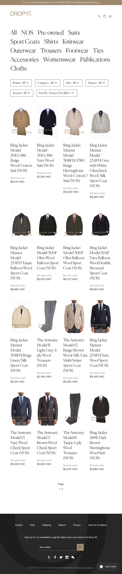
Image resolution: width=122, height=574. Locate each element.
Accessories (24, 60)
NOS (27, 33)
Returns (62, 525)
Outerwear (23, 51)
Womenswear (59, 60)
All (13, 33)
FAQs (32, 525)
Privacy (77, 525)
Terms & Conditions (97, 525)
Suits (74, 33)
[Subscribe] (80, 547)
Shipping (46, 525)
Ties (98, 51)
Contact (18, 525)
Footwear (77, 51)
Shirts (51, 42)
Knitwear (73, 42)
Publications (95, 60)
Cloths (18, 69)
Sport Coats (25, 42)
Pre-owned (51, 33)
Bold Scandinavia (84, 567)
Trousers (50, 51)
